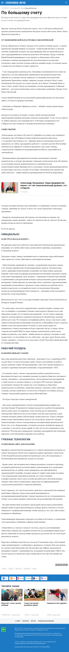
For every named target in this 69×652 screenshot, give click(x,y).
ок (14, 578)
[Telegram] (61, 565)
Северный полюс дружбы (57, 603)
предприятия (27, 568)
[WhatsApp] (66, 565)
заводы (35, 568)
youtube (22, 578)
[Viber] (64, 565)
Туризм (49, 614)
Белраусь (4, 568)
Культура (27, 614)
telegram (29, 578)
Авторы (33, 621)
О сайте (17, 621)
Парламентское (6, 614)
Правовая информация (46, 621)
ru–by (37, 578)
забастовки (19, 568)
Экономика (5, 8)
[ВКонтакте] (56, 565)
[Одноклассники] (59, 565)
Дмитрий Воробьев (31, 8)
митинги (11, 568)
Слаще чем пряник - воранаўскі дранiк (31, 604)
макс (45, 578)
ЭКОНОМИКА (24, 191)
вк (6, 578)
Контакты (25, 621)
